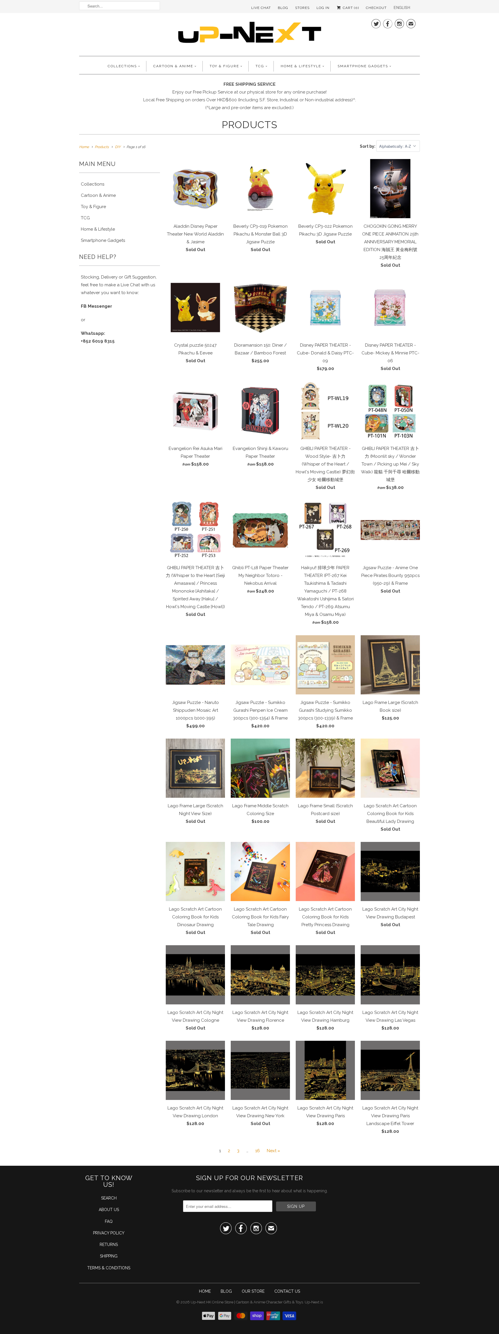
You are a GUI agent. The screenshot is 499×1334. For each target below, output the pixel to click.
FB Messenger (96, 306)
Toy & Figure (224, 66)
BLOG (226, 1291)
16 (257, 1150)
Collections (122, 66)
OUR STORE (253, 1291)
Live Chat (261, 8)
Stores (302, 8)
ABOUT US (109, 1209)
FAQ (109, 1221)
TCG (260, 66)
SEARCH (109, 1198)
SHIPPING (109, 1256)
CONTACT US (287, 1291)
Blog (283, 8)
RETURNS (109, 1244)
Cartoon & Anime (173, 66)
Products (250, 124)
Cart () (350, 8)
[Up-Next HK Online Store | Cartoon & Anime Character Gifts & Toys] (249, 33)
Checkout (376, 8)
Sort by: (368, 146)
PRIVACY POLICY (108, 1233)
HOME (205, 1291)
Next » (273, 1150)
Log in (322, 8)
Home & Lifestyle (301, 66)
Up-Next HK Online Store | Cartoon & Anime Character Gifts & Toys (247, 1302)
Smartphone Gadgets (363, 66)
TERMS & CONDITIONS (108, 1268)
